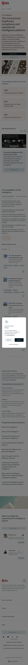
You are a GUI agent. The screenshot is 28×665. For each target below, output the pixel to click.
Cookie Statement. (10, 335)
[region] (14, 332)
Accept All (19, 340)
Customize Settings (14, 344)
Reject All (9, 340)
